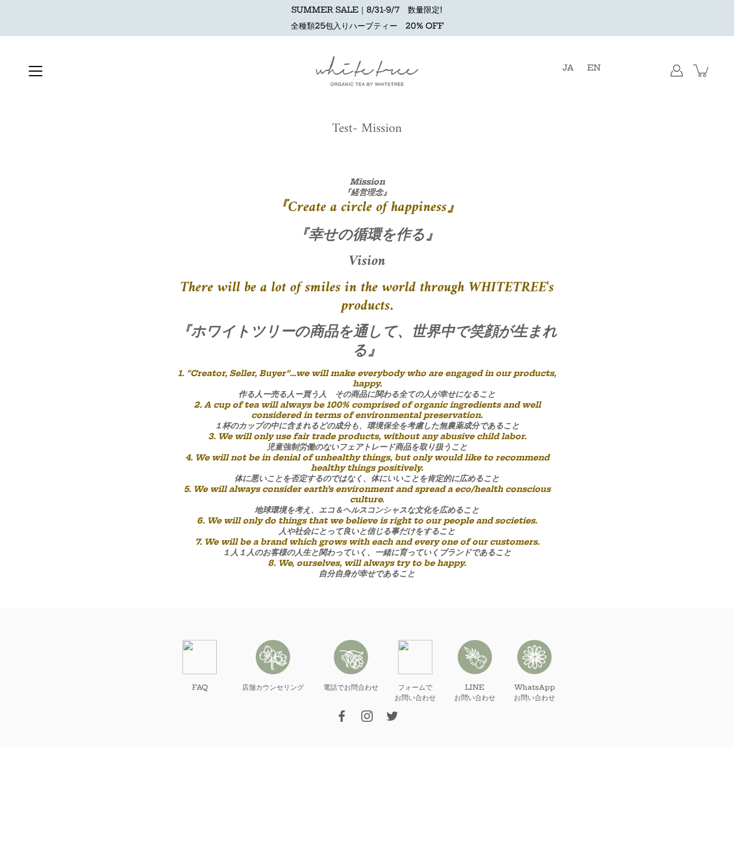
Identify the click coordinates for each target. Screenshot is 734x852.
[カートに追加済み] (702, 70)
